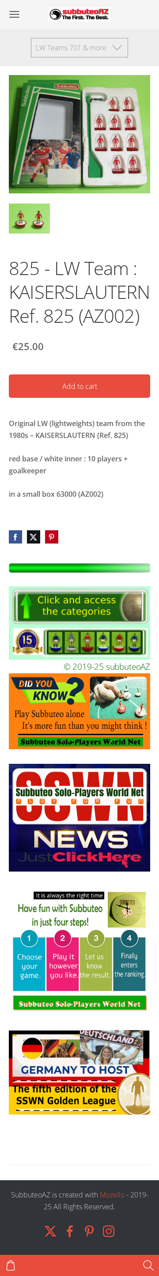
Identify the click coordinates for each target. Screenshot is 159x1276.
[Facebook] (70, 1231)
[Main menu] (14, 14)
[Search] (148, 1265)
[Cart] (10, 1265)
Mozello (112, 1195)
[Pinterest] (89, 1231)
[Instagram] (108, 1231)
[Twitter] (50, 1231)
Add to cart (79, 386)
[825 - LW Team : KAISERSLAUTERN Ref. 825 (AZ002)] (29, 218)
